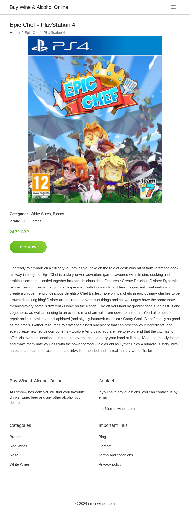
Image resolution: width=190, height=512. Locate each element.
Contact (105, 446)
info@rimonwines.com (117, 408)
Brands (15, 437)
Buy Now (28, 247)
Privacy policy (110, 464)
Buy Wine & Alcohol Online (39, 7)
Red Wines (18, 446)
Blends (58, 214)
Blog (102, 437)
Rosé (14, 455)
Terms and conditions (116, 455)
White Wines (41, 214)
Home (15, 33)
